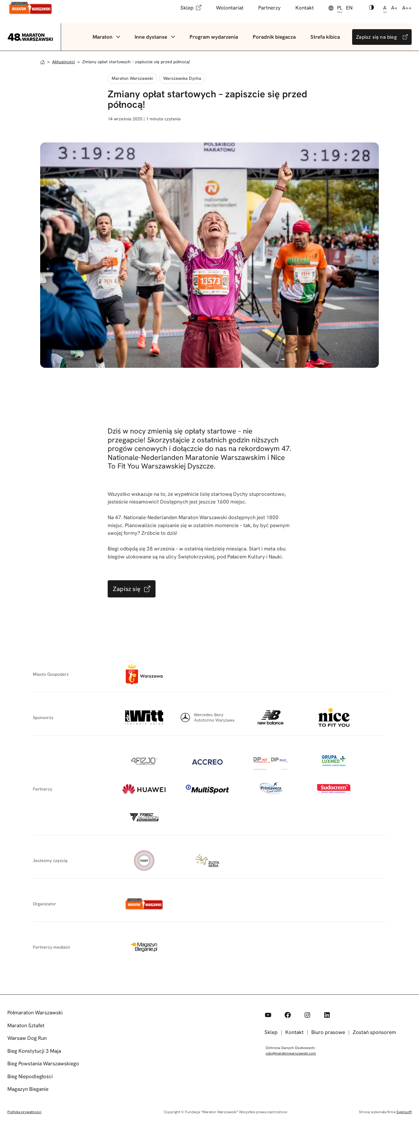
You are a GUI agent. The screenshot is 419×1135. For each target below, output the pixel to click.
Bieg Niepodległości (30, 1076)
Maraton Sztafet (25, 1025)
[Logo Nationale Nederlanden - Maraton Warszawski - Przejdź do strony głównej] (30, 8)
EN (349, 7)
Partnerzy (269, 7)
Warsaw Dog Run (27, 1038)
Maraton (103, 36)
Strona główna (42, 62)
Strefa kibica (325, 36)
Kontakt (304, 7)
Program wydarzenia (214, 36)
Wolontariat (230, 7)
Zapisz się (126, 589)
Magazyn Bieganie (27, 1089)
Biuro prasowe (328, 1032)
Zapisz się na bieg (376, 37)
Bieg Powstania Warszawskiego (43, 1063)
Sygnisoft (404, 1112)
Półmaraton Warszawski (35, 1012)
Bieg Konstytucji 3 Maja (34, 1051)
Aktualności (63, 61)
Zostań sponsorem (374, 1032)
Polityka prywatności (24, 1112)
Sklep (187, 7)
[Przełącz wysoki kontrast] (371, 8)
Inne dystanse (151, 36)
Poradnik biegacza (274, 36)
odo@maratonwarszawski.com (291, 1053)
